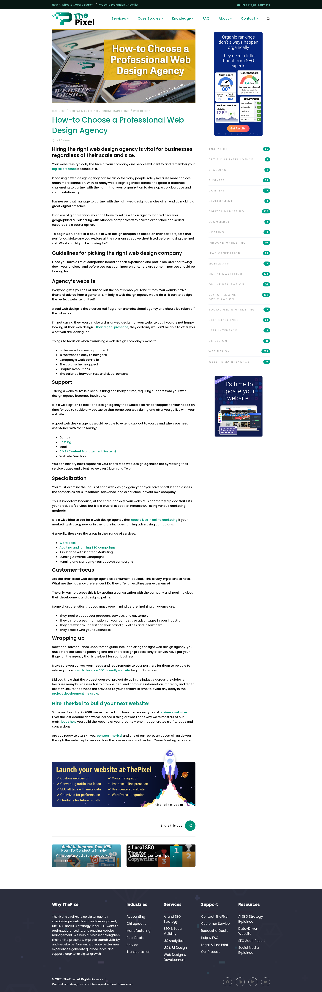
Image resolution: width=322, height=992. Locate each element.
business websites (173, 712)
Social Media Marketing (238, 309)
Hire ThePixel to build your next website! (101, 703)
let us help (68, 722)
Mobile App (238, 263)
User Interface (238, 330)
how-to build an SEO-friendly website (102, 670)
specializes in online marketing (154, 520)
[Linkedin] (252, 981)
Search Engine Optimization (238, 297)
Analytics (238, 149)
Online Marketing (116, 111)
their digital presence (112, 327)
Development (238, 201)
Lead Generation (238, 253)
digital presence (64, 169)
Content (238, 190)
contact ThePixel (109, 735)
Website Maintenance (238, 362)
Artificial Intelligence (238, 159)
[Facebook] (227, 981)
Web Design (142, 111)
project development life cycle (75, 693)
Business (58, 111)
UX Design (238, 341)
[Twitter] (265, 981)
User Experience (238, 320)
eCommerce (238, 222)
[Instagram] (240, 981)
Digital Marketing (83, 111)
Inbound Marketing (238, 243)
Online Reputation (238, 284)
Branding (238, 170)
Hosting (238, 232)
